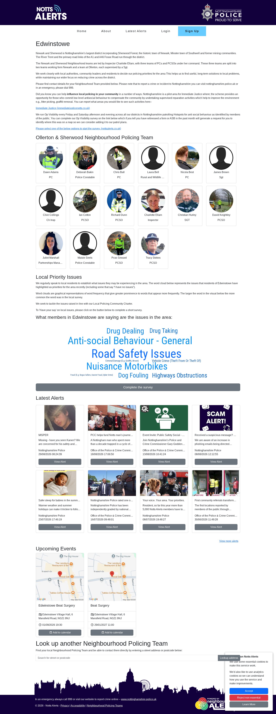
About (106, 31)
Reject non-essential (249, 697)
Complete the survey (138, 387)
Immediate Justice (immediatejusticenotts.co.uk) (63, 108)
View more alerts (228, 541)
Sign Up (192, 31)
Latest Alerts (136, 31)
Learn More (248, 704)
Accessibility (78, 705)
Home (82, 31)
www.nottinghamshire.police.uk (138, 699)
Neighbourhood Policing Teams (105, 705)
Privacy (65, 705)
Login (166, 31)
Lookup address (229, 658)
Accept (249, 691)
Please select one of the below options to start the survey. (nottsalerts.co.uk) (78, 128)
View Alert (60, 461)
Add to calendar (61, 632)
